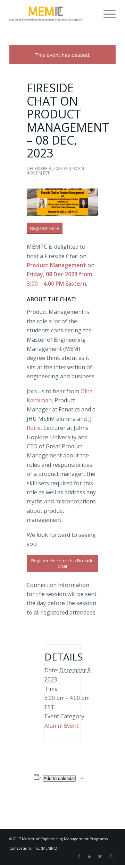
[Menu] (106, 14)
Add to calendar (59, 778)
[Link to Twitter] (100, 856)
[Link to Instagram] (110, 856)
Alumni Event (61, 725)
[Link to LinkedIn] (89, 856)
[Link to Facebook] (79, 856)
